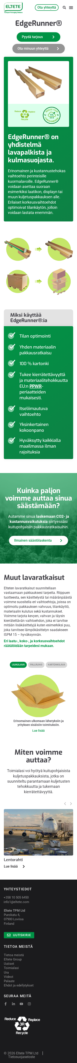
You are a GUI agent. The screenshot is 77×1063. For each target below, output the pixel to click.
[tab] (18, 665)
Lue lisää (38, 730)
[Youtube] (21, 1004)
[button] (64, 7)
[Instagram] (29, 1004)
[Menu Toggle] (71, 7)
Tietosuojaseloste (21, 1057)
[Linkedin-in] (13, 1004)
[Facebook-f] (5, 1004)
